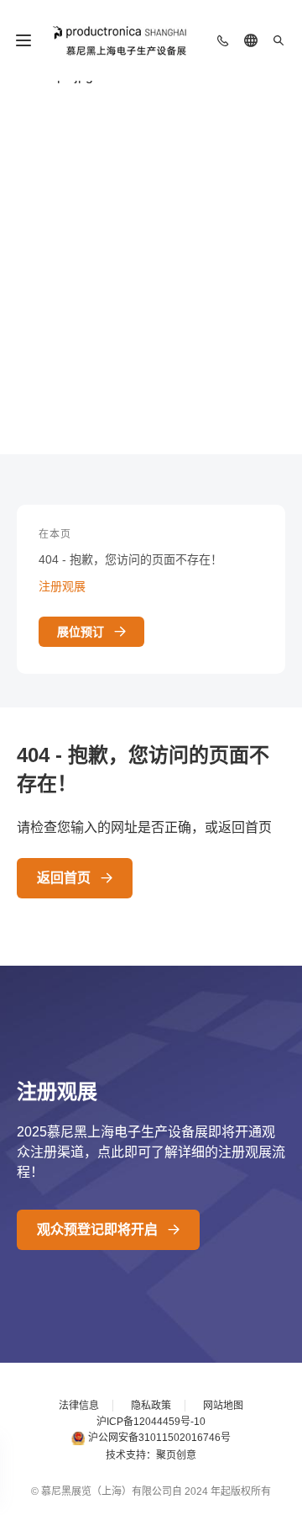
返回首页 (64, 878)
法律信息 (79, 1406)
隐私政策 (151, 1406)
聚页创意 (176, 1455)
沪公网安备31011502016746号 (159, 1437)
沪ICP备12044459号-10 (151, 1422)
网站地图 (223, 1406)
